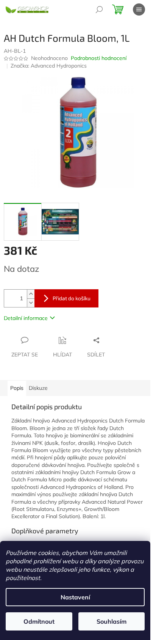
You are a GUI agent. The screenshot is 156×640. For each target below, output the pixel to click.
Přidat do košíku (71, 298)
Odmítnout (39, 621)
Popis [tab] (16, 388)
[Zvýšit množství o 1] (30, 294)
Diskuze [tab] (38, 388)
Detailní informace (26, 318)
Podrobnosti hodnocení (98, 58)
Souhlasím (111, 621)
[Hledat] (99, 9)
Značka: (49, 65)
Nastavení (75, 597)
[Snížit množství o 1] (30, 302)
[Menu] (139, 9)
